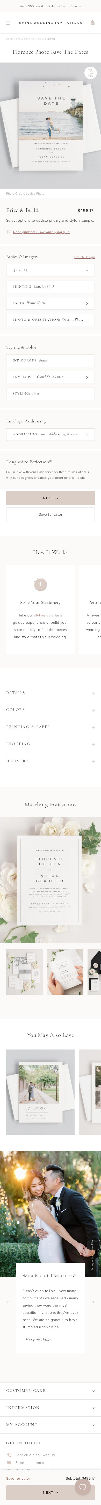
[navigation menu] (8, 23)
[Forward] (93, 1302)
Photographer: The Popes (93, 1254)
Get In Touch (23, 1443)
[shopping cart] (93, 23)
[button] (50, 693)
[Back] (8, 1302)
